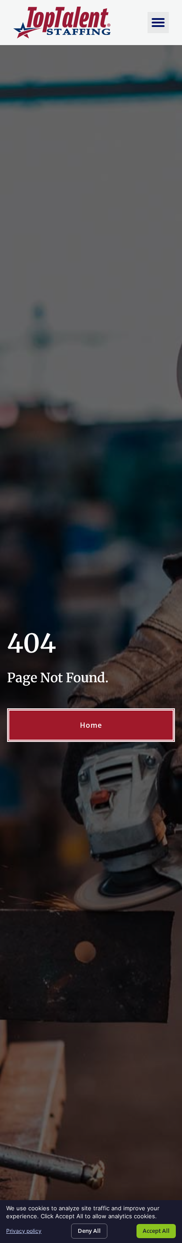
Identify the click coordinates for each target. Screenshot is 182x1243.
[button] (158, 22)
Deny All (89, 1231)
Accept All (156, 1231)
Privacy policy (24, 1231)
